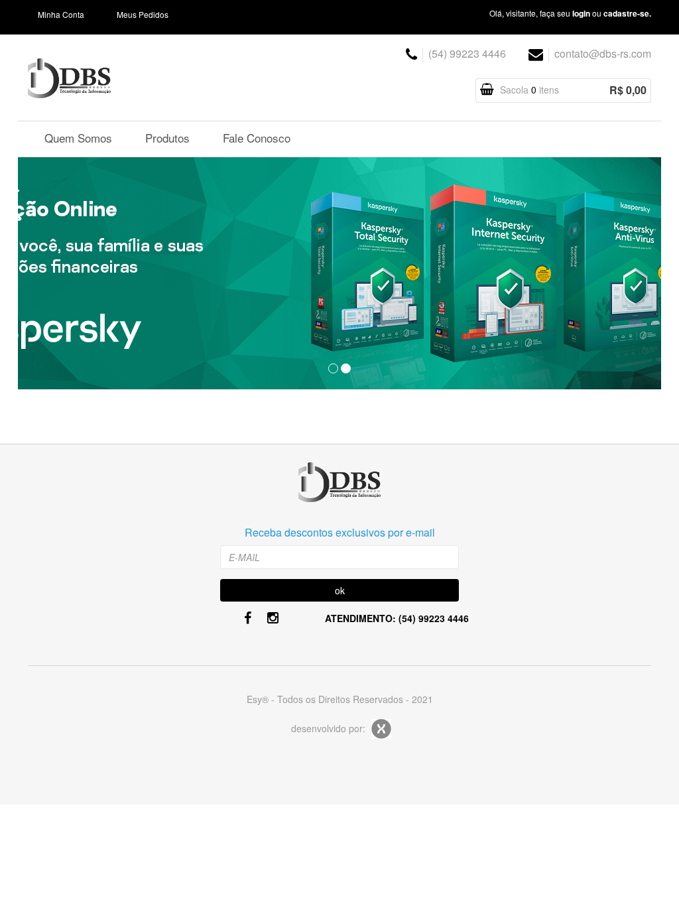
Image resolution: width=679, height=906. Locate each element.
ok (340, 590)
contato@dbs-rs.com (602, 53)
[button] (66, 274)
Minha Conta (61, 14)
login (581, 13)
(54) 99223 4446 (467, 53)
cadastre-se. (627, 13)
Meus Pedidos (142, 14)
